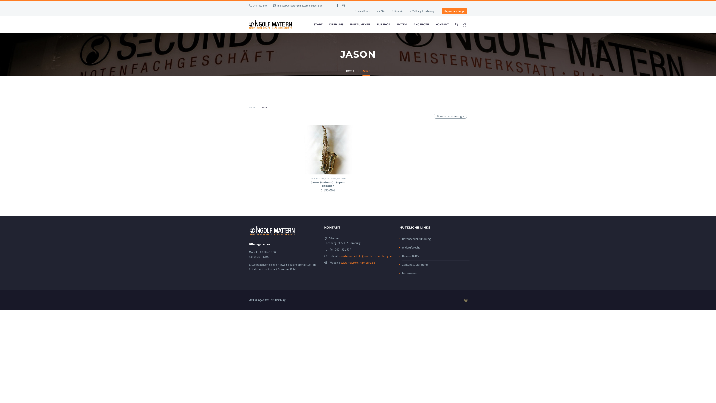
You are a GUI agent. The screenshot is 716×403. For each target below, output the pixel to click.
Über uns (336, 24)
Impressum (409, 273)
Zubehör (383, 24)
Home (252, 107)
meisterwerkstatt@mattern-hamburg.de (300, 5)
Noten (402, 24)
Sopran (341, 179)
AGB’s (382, 11)
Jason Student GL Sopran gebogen (328, 184)
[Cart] (465, 24)
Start (318, 24)
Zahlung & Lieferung (423, 11)
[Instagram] (343, 5)
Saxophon (330, 179)
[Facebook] (337, 5)
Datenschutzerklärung (416, 239)
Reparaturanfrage (454, 11)
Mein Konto (364, 11)
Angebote (421, 24)
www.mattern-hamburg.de (358, 262)
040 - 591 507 (260, 5)
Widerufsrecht (411, 247)
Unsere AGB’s (410, 256)
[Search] (456, 24)
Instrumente (360, 24)
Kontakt (399, 11)
